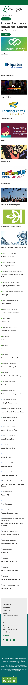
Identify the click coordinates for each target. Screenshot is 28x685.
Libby (3, 140)
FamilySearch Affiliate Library (11, 376)
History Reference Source (9, 403)
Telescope (4, 552)
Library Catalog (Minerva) (8, 23)
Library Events (6, 25)
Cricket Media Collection (9, 331)
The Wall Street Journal (9, 561)
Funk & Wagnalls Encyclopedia (11, 394)
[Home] (12, 9)
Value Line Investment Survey (11, 579)
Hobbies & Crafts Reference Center (13, 412)
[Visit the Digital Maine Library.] (14, 640)
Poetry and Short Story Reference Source (12, 485)
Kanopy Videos (6, 97)
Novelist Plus (5, 161)
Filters (6, 34)
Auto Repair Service (7, 266)
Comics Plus (5, 322)
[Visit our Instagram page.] (10, 640)
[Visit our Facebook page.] (3, 640)
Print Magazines (6, 504)
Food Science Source (8, 385)
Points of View (6, 495)
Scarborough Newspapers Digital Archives (12, 524)
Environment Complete (8, 367)
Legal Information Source (9, 421)
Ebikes (3, 340)
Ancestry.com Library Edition (11, 226)
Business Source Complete (10, 313)
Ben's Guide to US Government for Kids (12, 276)
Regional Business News (9, 513)
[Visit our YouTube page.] (7, 640)
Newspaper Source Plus (9, 475)
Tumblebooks (5, 183)
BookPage (4, 295)
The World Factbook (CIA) (9, 570)
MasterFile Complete (8, 448)
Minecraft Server (6, 457)
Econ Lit (4, 349)
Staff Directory (6, 635)
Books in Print (6, 304)
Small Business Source (9, 543)
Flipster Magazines (7, 75)
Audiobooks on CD (7, 257)
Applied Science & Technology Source (14, 248)
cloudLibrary (5, 54)
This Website (5, 27)
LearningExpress (6, 118)
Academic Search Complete (10, 205)
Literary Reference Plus (9, 430)
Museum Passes (6, 466)
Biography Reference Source (10, 286)
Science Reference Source (10, 534)
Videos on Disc (6, 588)
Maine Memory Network (9, 439)
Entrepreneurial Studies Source (11, 358)
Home (14, 676)
